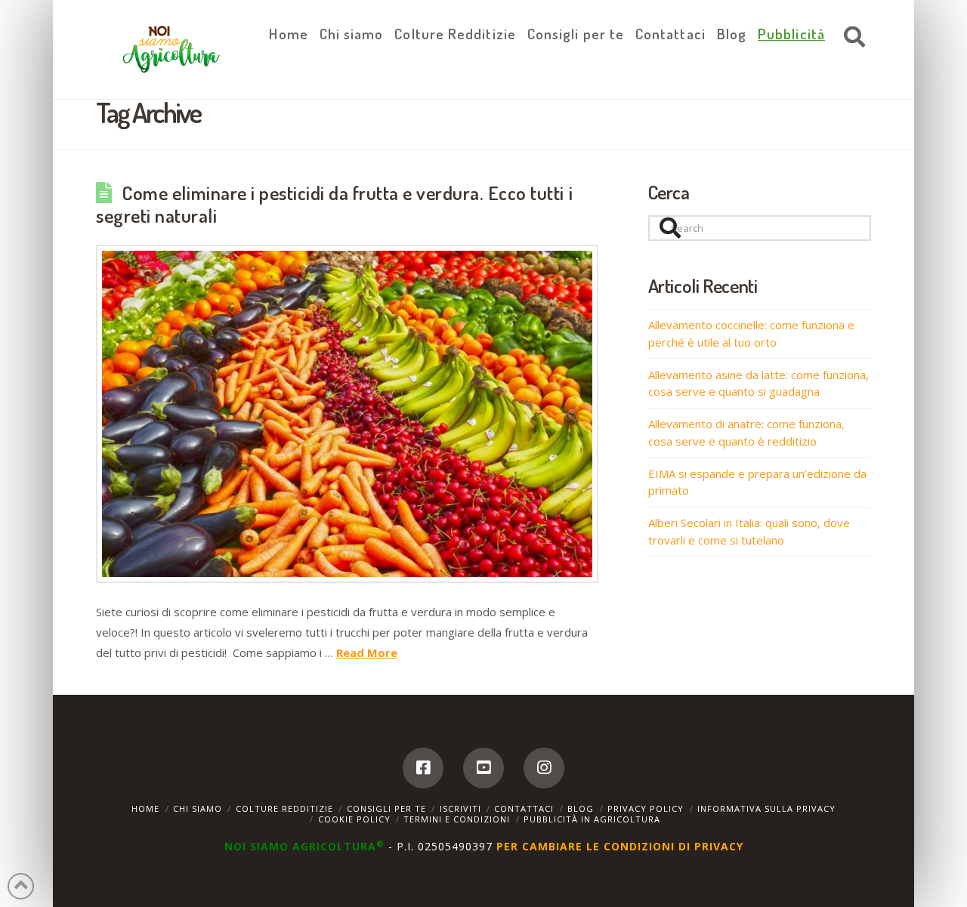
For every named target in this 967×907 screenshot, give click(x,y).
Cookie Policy (354, 819)
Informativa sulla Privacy (766, 808)
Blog (580, 808)
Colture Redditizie (284, 808)
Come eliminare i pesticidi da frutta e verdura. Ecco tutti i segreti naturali (334, 203)
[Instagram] (544, 768)
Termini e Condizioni (456, 819)
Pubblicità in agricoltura (592, 819)
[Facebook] (423, 768)
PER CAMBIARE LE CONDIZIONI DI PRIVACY (619, 846)
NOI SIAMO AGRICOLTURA (304, 846)
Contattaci (524, 808)
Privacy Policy (645, 808)
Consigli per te (386, 808)
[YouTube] (483, 768)
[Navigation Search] (850, 38)
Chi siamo (197, 808)
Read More (366, 652)
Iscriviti (460, 808)
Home (145, 808)
